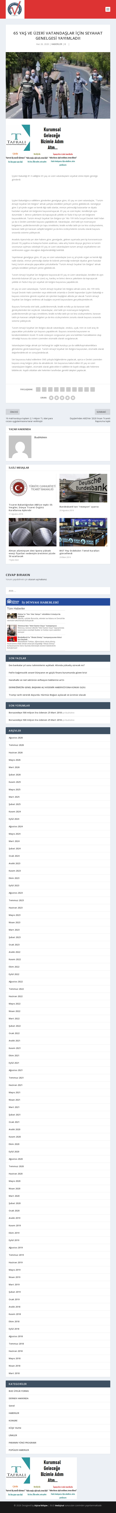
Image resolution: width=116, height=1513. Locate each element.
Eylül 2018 (14, 1328)
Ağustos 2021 (16, 1070)
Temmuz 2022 (16, 988)
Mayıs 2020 (14, 1181)
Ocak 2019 (14, 1299)
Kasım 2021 (15, 1048)
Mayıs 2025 (14, 789)
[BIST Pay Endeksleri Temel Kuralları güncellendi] (83, 532)
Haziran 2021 (16, 1085)
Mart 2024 (14, 841)
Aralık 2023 (14, 863)
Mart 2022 (14, 1018)
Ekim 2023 (14, 878)
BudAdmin (40, 437)
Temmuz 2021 (16, 1077)
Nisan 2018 (14, 1365)
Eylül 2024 (14, 818)
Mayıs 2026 (14, 759)
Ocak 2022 (14, 1033)
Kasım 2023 (15, 870)
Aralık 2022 (14, 952)
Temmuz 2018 (16, 1343)
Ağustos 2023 (16, 892)
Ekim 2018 (14, 1321)
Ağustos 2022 (16, 981)
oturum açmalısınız (37, 579)
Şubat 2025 (15, 804)
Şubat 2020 (15, 1203)
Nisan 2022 (14, 1011)
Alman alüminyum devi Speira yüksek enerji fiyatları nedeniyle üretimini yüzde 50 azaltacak (32, 553)
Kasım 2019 (15, 1225)
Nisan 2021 (14, 1099)
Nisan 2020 (14, 1188)
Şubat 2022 (15, 1025)
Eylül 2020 (14, 1151)
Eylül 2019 (14, 1240)
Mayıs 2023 (14, 915)
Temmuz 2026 (16, 745)
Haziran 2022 (16, 996)
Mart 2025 (14, 796)
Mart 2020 (14, 1195)
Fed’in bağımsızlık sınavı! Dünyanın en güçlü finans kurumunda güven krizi (48, 672)
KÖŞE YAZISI (15, 1427)
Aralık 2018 (14, 1306)
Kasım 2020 (15, 1136)
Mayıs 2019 (14, 1269)
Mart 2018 (14, 1373)
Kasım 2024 (15, 811)
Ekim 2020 (14, 1144)
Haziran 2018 (16, 1351)
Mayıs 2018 (14, 1358)
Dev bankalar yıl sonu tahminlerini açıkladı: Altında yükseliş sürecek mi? (47, 665)
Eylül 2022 (14, 974)
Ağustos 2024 (16, 826)
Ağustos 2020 (16, 1159)
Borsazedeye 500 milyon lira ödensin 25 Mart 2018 (35, 712)
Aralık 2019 (14, 1218)
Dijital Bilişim (41, 1505)
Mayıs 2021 (14, 1092)
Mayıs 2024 (14, 833)
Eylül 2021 (14, 1062)
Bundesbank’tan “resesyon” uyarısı (79, 506)
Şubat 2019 (15, 1291)
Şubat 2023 (15, 937)
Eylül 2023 (14, 885)
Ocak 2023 (14, 944)
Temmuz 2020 (16, 1166)
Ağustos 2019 (16, 1247)
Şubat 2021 (15, 1114)
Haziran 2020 (16, 1173)
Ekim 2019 (14, 1232)
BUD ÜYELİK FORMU (19, 1391)
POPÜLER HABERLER (19, 1450)
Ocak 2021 (14, 1122)
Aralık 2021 (14, 1040)
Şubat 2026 (15, 774)
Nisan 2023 (14, 922)
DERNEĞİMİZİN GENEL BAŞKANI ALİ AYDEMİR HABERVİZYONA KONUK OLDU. (47, 687)
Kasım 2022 (15, 959)
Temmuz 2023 (16, 900)
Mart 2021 (14, 1107)
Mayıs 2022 (14, 1003)
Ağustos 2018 (16, 1336)
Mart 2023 (14, 929)
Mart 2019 (14, 1284)
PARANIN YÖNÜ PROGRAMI (22, 1442)
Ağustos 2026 (16, 737)
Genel (12, 1405)
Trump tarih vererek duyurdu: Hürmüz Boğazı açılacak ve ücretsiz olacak (47, 694)
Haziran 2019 (16, 1262)
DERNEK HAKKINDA (18, 1398)
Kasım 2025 (15, 782)
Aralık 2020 (14, 1129)
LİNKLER (13, 1435)
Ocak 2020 (14, 1210)
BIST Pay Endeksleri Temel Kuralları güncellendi (80, 552)
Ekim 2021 (14, 1055)
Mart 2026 (14, 767)
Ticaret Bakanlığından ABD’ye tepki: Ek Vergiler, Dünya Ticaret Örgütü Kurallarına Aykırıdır (30, 507)
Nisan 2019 (14, 1277)
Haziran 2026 (16, 752)
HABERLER (56, 44)
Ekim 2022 (14, 966)
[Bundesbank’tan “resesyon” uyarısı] (83, 488)
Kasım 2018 (15, 1314)
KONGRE (13, 1420)
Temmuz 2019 (16, 1254)
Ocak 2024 (14, 855)
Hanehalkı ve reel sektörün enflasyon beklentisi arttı (36, 680)
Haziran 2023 (16, 907)
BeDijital (59, 1505)
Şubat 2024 (15, 848)
